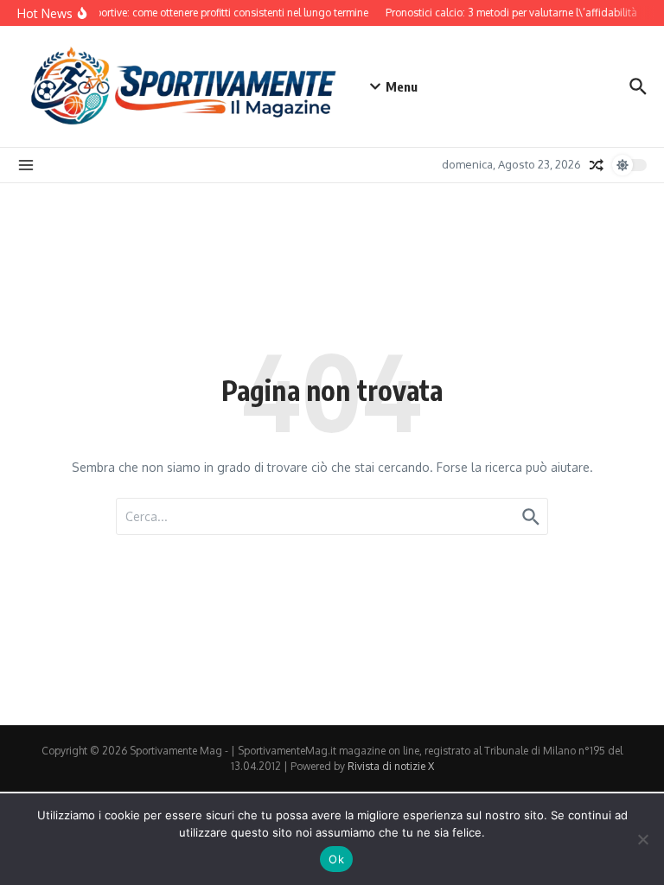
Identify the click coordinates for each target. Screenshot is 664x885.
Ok (336, 859)
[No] (642, 839)
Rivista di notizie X (391, 766)
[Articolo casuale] (596, 165)
